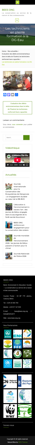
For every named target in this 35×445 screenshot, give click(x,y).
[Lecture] (8, 165)
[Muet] (24, 165)
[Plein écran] (27, 165)
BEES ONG (8, 9)
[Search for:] (17, 137)
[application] (17, 160)
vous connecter (17, 124)
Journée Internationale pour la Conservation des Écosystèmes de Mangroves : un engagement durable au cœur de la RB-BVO (17, 191)
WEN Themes (23, 442)
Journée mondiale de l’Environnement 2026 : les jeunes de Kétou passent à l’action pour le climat (17, 242)
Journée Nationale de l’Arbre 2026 (21, 255)
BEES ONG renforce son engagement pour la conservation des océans (17, 226)
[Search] (17, 20)
